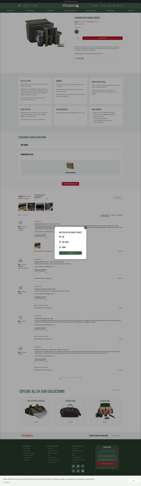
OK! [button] (134, 480)
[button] (6, 483)
